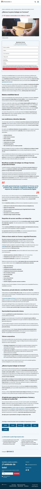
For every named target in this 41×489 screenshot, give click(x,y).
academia (5, 429)
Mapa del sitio (20, 486)
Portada (3, 9)
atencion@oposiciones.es (32, 464)
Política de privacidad (21, 484)
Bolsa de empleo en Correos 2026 (28, 442)
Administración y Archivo (9, 9)
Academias (26, 486)
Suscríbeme (16, 473)
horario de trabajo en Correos (9, 298)
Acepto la (6, 477)
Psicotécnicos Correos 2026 (9, 444)
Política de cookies (12, 486)
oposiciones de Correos (7, 82)
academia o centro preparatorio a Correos (20, 409)
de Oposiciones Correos (30, 421)
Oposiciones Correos (17, 9)
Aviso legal (14, 484)
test (27, 425)
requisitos (20, 425)
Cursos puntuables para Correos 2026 (11, 439)
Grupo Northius (4, 65)
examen (12, 425)
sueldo (3, 246)
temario (5, 425)
